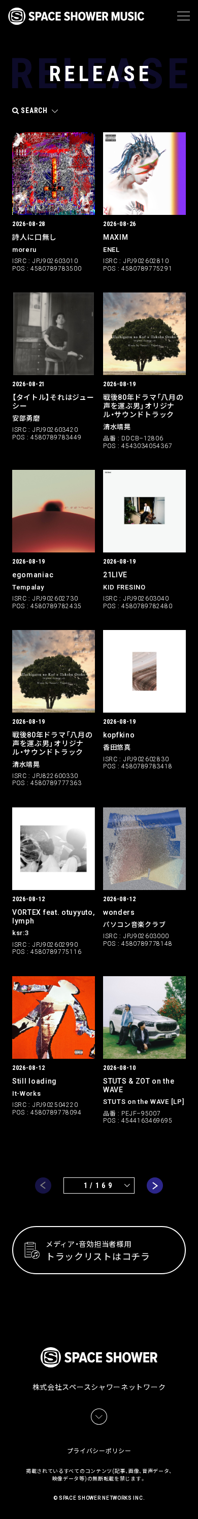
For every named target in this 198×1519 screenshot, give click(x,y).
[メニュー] (183, 16)
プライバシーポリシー (99, 1451)
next (155, 1185)
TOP (192, 1499)
